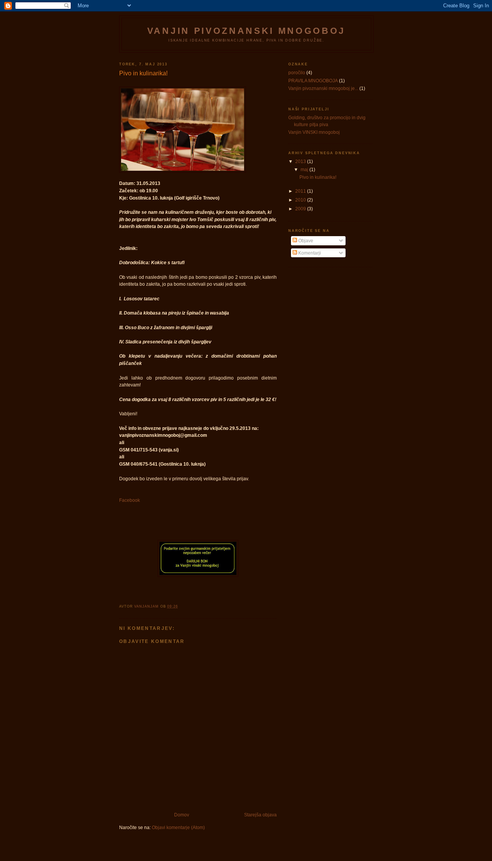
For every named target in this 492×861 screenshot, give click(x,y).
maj (305, 169)
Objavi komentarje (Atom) (178, 827)
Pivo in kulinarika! (317, 177)
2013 (301, 161)
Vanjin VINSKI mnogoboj (314, 132)
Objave (305, 240)
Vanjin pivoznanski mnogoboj (246, 31)
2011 (301, 190)
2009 (301, 208)
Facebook (129, 500)
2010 (301, 199)
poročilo (296, 72)
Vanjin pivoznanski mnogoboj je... (323, 88)
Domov (181, 814)
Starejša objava (260, 814)
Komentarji (309, 252)
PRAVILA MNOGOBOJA (313, 80)
